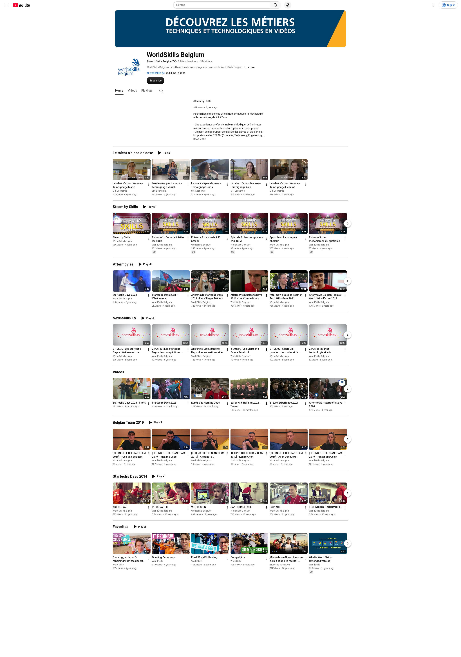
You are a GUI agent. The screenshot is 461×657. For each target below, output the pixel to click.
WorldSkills (118, 564)
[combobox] (222, 5)
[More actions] (148, 184)
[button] (199, 139)
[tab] (119, 90)
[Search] (275, 5)
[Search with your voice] (287, 5)
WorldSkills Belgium (123, 241)
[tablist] (230, 90)
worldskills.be (157, 73)
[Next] (347, 223)
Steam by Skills (202, 101)
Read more (199, 139)
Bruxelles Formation (280, 564)
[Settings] (434, 5)
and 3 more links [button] (175, 73)
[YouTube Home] (21, 5)
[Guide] (6, 5)
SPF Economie (120, 191)
